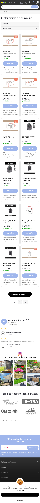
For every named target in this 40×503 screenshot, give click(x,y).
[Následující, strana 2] (20, 302)
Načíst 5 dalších (18, 294)
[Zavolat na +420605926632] (26, 2)
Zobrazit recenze (12, 325)
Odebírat (32, 448)
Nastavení (20, 500)
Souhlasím (21, 495)
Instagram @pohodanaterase (20, 357)
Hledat (34, 7)
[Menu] (37, 2)
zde (23, 490)
